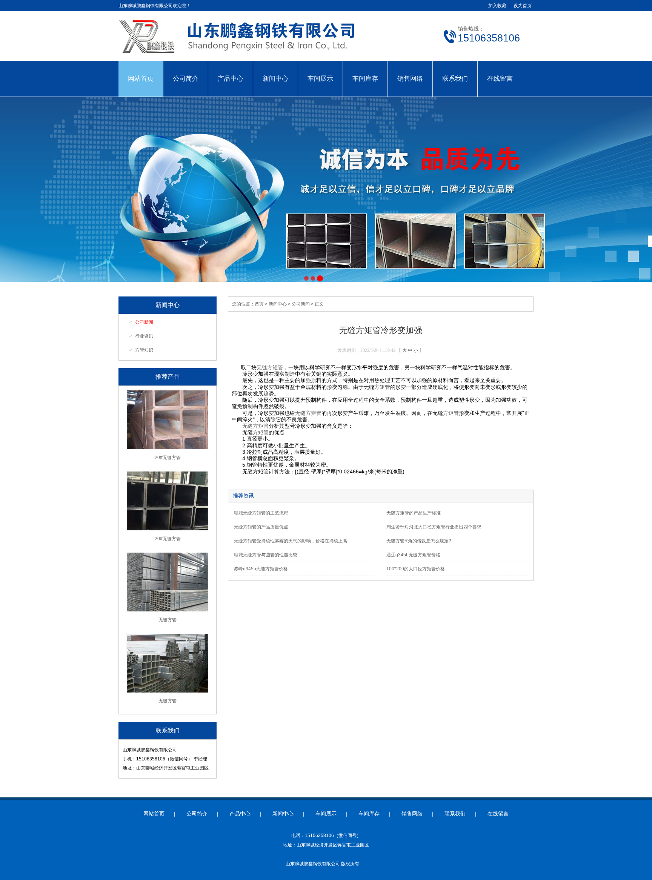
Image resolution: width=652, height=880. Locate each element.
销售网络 (410, 78)
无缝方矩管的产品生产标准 (413, 513)
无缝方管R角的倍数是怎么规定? (418, 541)
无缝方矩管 (270, 367)
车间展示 (320, 78)
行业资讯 (144, 336)
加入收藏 (497, 5)
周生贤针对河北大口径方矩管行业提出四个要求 (433, 527)
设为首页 (523, 5)
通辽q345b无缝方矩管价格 (413, 554)
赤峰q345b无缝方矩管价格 (261, 568)
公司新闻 (144, 322)
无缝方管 (167, 619)
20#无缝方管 (168, 457)
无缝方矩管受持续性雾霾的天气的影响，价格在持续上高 (290, 541)
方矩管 (382, 387)
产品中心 (230, 78)
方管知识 (144, 350)
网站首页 (141, 78)
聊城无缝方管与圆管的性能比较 (265, 554)
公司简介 (185, 78)
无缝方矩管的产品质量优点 (261, 527)
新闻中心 (275, 78)
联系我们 (455, 78)
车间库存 (365, 78)
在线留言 (500, 78)
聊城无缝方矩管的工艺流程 (261, 513)
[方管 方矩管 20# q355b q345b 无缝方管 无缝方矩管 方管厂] (250, 56)
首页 (259, 304)
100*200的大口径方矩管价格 (415, 568)
